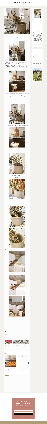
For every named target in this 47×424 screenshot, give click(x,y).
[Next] (28, 363)
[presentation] (10, 361)
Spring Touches (21, 356)
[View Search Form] (45, 0)
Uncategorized (34, 57)
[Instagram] (43, 0)
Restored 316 (30, 422)
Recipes (33, 56)
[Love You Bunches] (8, 342)
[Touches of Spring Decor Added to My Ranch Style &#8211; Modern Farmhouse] (17, 342)
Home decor (34, 54)
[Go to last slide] (5, 363)
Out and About (34, 55)
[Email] (44, 0)
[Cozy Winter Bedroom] (25, 342)
